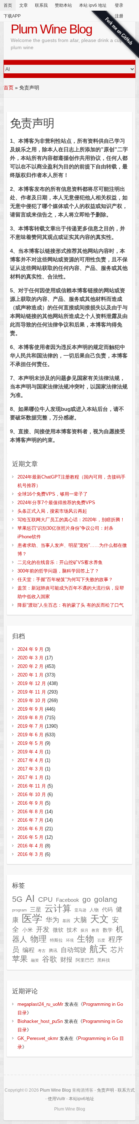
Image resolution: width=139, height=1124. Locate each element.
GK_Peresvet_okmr (37, 1038)
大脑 (80, 920)
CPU (45, 899)
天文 (99, 919)
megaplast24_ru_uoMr (40, 1004)
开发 (43, 929)
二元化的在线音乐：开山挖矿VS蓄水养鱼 (60, 562)
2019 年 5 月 (30, 743)
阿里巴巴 (85, 960)
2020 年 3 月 (30, 657)
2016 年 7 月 (30, 820)
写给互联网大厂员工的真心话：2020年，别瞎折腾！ (71, 519)
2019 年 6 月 (30, 734)
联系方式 (126, 1090)
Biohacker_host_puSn (40, 1021)
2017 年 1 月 (30, 777)
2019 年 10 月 (31, 700)
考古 (42, 950)
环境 (70, 940)
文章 (23, 5)
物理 (38, 938)
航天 (98, 949)
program (19, 910)
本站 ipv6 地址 (93, 5)
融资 (35, 960)
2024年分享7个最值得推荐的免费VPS (56, 502)
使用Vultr (56, 1098)
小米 (27, 930)
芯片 (117, 949)
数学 (108, 930)
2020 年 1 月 (30, 675)
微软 (58, 930)
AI (30, 898)
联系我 (41, 5)
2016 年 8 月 (30, 811)
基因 (66, 921)
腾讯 (53, 950)
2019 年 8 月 (30, 717)
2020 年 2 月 (30, 666)
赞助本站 (63, 5)
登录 (119, 5)
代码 (107, 909)
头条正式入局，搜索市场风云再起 (52, 511)
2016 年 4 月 (30, 845)
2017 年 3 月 (30, 769)
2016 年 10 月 (31, 794)
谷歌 (49, 959)
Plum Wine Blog (51, 29)
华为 (52, 920)
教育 (95, 930)
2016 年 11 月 (31, 786)
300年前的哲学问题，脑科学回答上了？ (58, 571)
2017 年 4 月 (30, 760)
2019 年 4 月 (30, 751)
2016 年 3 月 (30, 854)
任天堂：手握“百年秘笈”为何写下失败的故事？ (65, 579)
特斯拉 (56, 940)
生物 (85, 938)
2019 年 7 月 (30, 726)
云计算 (58, 908)
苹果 (20, 959)
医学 (32, 918)
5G (17, 899)
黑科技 (103, 960)
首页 (8, 5)
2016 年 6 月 (30, 828)
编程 (28, 950)
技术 (72, 930)
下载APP (12, 16)
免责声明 (105, 1090)
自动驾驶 (73, 949)
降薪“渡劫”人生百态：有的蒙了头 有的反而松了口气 (70, 605)
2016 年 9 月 (30, 803)
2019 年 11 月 (31, 692)
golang (105, 899)
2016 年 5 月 (30, 837)
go (86, 899)
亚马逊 (80, 910)
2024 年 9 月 (30, 649)
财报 (66, 959)
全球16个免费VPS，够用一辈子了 (52, 494)
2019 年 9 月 (30, 709)
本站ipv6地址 (81, 1098)
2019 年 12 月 (31, 683)
